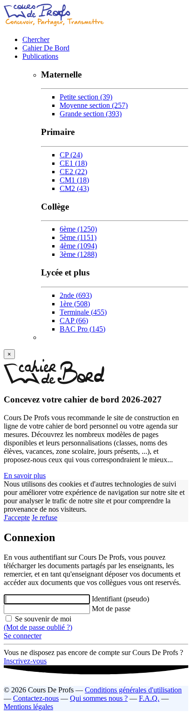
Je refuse (44, 518)
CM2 (74, 188)
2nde (76, 295)
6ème (78, 229)
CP (71, 155)
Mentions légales (28, 707)
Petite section (86, 97)
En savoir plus (25, 475)
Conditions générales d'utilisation (133, 690)
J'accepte (17, 518)
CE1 (73, 163)
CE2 (73, 172)
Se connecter (22, 636)
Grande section (91, 114)
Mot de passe (111, 609)
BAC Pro (82, 329)
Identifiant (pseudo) (120, 599)
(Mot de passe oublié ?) (38, 627)
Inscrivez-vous (25, 661)
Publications (40, 56)
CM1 (74, 180)
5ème (78, 237)
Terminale (83, 312)
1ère (75, 304)
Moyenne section (94, 105)
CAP (74, 320)
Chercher (35, 39)
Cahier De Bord (45, 48)
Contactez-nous (36, 698)
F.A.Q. (149, 698)
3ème (78, 254)
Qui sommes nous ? (99, 698)
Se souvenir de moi (42, 619)
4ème (78, 246)
